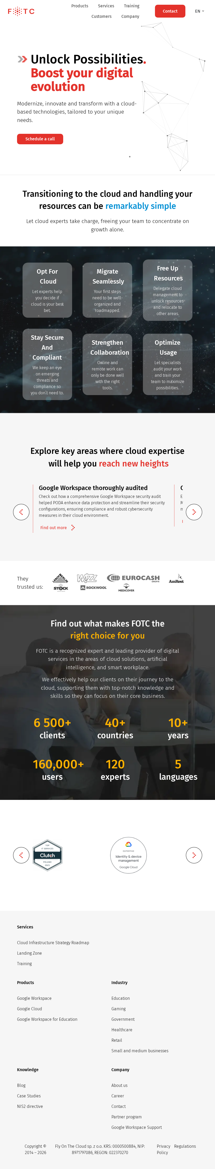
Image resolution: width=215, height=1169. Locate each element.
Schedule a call (40, 138)
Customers (101, 16)
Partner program (126, 1116)
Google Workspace (34, 998)
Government (123, 1019)
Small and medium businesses (139, 1050)
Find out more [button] (53, 527)
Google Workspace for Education (47, 1019)
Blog (21, 1085)
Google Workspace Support (136, 1127)
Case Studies (29, 1095)
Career (117, 1095)
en (198, 11)
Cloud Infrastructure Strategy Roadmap (53, 942)
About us (119, 1085)
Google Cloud (29, 1008)
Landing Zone (29, 953)
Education (120, 998)
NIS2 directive (30, 1106)
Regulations (185, 1146)
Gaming (118, 1008)
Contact (118, 1106)
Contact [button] (170, 11)
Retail (116, 1040)
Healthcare (121, 1029)
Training (131, 5)
